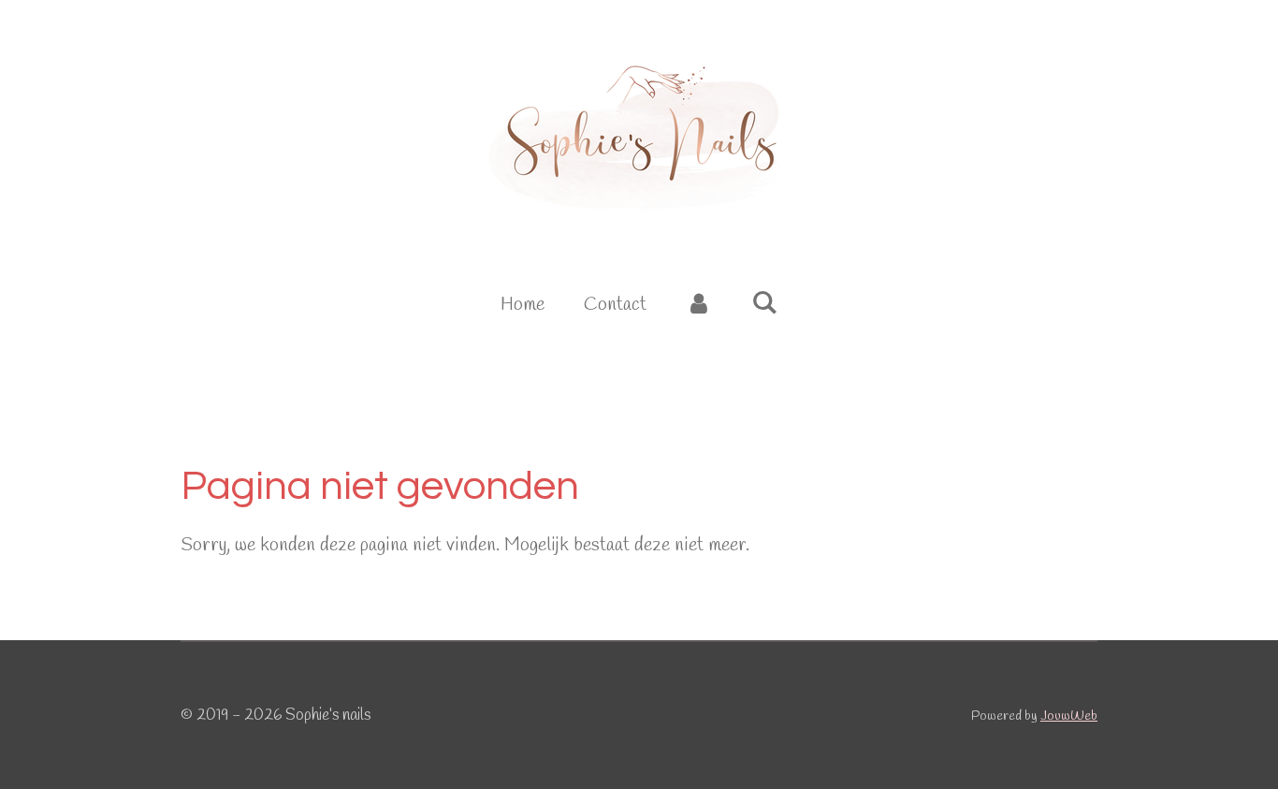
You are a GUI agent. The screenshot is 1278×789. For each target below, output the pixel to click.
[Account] (699, 305)
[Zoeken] (764, 303)
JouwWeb (1068, 716)
